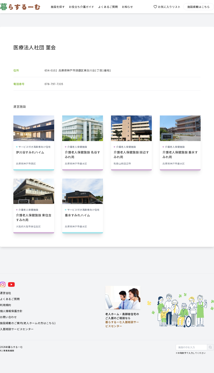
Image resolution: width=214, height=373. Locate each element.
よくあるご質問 (10, 299)
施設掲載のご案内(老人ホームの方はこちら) (28, 323)
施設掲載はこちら (198, 7)
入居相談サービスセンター (17, 329)
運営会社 (5, 293)
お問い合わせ (8, 317)
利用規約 (5, 305)
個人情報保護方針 (11, 311)
